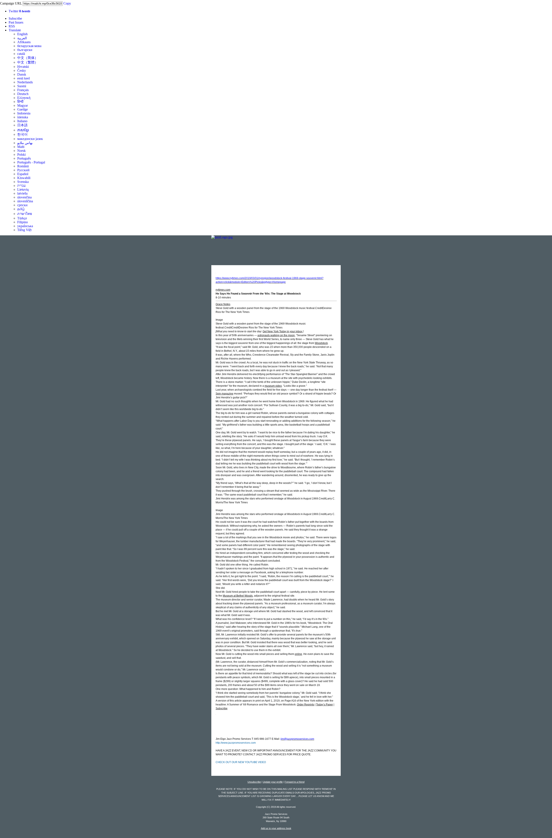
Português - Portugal (31, 162)
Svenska (23, 182)
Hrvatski (23, 66)
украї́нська (25, 226)
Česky (21, 70)
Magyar (22, 105)
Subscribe (15, 18)
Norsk (21, 150)
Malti (20, 147)
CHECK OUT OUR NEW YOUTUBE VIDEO (241, 762)
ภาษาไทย (24, 213)
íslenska (22, 117)
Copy (67, 3)
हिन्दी (20, 101)
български (24, 50)
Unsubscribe (254, 782)
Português (24, 158)
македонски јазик (30, 139)
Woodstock (321, 343)
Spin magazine (224, 393)
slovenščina (25, 201)
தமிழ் (21, 209)
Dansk (21, 74)
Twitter (19, 11)
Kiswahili (23, 178)
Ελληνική (23, 98)
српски (22, 205)
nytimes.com (223, 289)
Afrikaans (24, 42)
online (298, 654)
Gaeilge (22, 109)
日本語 (22, 125)
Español (22, 174)
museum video (273, 385)
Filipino (22, 222)
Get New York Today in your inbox (282, 331)
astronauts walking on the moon (276, 335)
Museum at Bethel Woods (238, 595)
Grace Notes (223, 304)
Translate (15, 30)
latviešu (22, 193)
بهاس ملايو (25, 143)
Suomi (21, 86)
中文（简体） (27, 58)
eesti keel (23, 78)
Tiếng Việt (24, 230)
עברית (21, 185)
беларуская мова (29, 46)
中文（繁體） (27, 62)
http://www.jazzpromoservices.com (236, 742)
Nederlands (25, 82)
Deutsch (22, 94)
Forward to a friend (294, 782)
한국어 (22, 134)
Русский (23, 170)
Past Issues (16, 22)
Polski (21, 154)
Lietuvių (23, 189)
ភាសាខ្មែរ (23, 130)
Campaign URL (11, 3)
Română (23, 166)
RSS (12, 26)
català (21, 53)
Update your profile (273, 782)
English (22, 34)
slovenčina (24, 197)
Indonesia (23, 113)
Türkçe (22, 218)
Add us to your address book (276, 828)
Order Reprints (305, 704)
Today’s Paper (324, 704)
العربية (22, 38)
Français (23, 90)
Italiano (22, 121)
